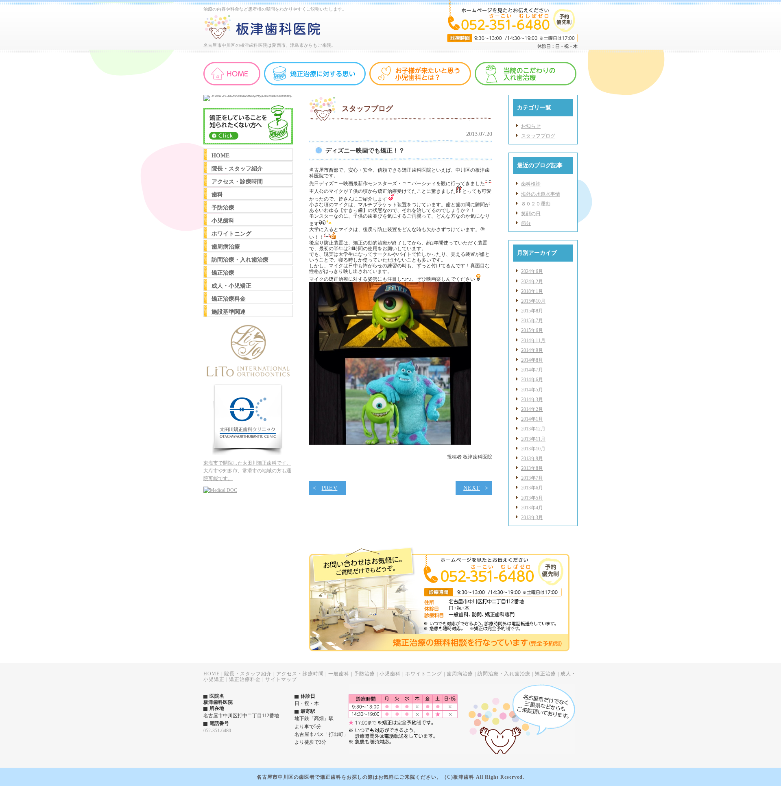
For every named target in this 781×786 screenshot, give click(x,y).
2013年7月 (532, 478)
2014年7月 (532, 370)
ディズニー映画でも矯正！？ (365, 150)
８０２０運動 (535, 204)
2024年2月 (532, 281)
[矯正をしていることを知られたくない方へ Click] (248, 143)
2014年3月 (532, 399)
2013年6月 (532, 488)
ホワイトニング (423, 674)
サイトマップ (281, 679)
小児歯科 (390, 674)
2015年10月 (533, 301)
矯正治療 (545, 674)
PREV (330, 488)
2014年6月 (532, 379)
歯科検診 (531, 184)
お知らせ (531, 126)
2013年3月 (532, 517)
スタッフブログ (538, 136)
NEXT (471, 488)
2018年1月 (532, 291)
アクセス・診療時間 (300, 674)
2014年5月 (532, 390)
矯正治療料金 (245, 679)
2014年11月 (533, 340)
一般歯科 (338, 674)
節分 (526, 223)
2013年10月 (533, 449)
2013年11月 (533, 439)
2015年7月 (532, 320)
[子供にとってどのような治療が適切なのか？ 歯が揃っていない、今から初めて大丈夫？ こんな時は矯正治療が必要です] (248, 95)
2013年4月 (532, 508)
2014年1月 (532, 419)
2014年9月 (532, 350)
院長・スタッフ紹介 (248, 674)
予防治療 (364, 674)
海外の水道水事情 (540, 194)
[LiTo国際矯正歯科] (248, 377)
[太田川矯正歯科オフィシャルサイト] (248, 453)
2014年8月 (532, 360)
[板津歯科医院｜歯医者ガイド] (220, 490)
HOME (211, 674)
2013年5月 (532, 498)
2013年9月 (532, 458)
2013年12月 (533, 429)
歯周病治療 (460, 674)
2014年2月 (532, 409)
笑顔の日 (531, 213)
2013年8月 (532, 468)
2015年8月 (532, 311)
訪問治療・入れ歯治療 (504, 674)
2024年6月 (532, 271)
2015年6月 (532, 330)
